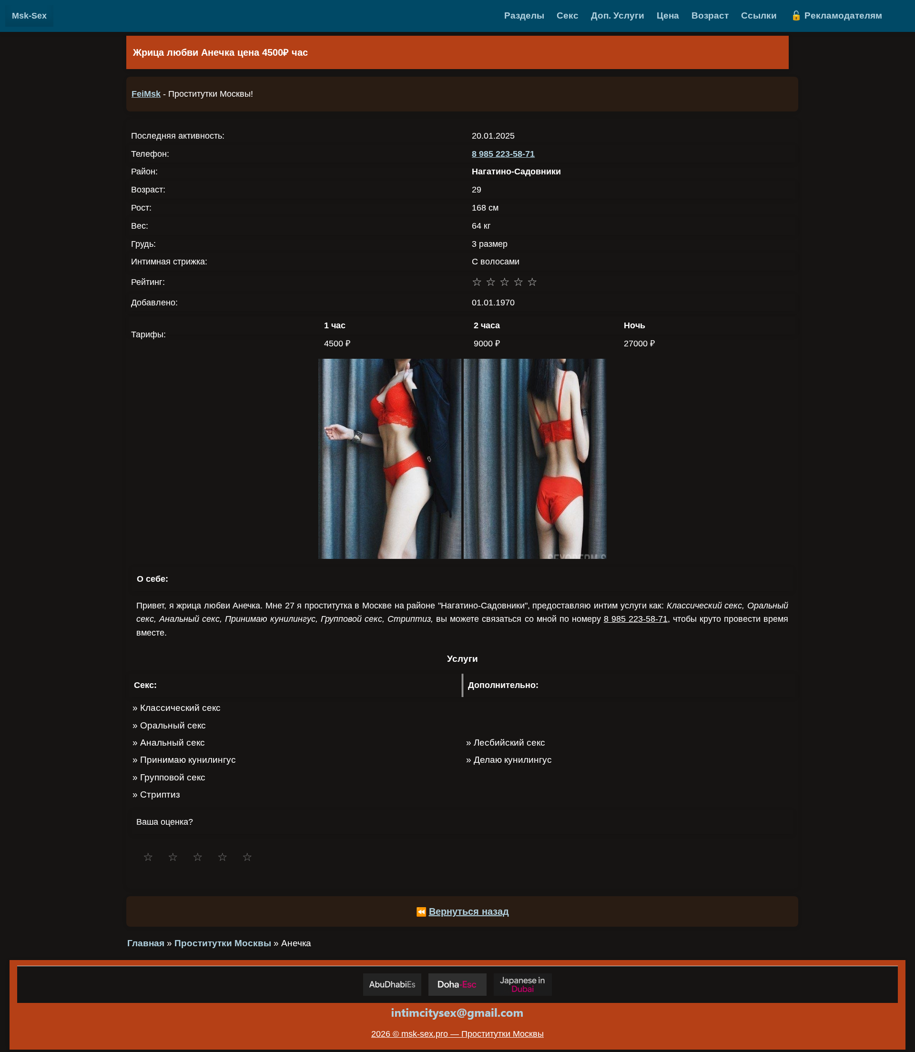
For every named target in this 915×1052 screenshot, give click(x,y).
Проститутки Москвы (222, 943)
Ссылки (759, 15)
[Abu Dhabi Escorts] (392, 984)
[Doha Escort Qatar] (457, 984)
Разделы (524, 15)
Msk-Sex (29, 15)
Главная (145, 943)
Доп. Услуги (617, 15)
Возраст (710, 15)
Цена (668, 15)
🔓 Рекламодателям (836, 15)
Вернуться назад (469, 911)
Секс (568, 15)
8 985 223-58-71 (503, 154)
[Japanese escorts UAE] (523, 984)
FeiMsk (146, 94)
